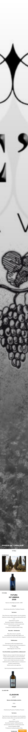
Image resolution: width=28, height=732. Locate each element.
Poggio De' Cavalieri (13, 545)
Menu (14, 550)
